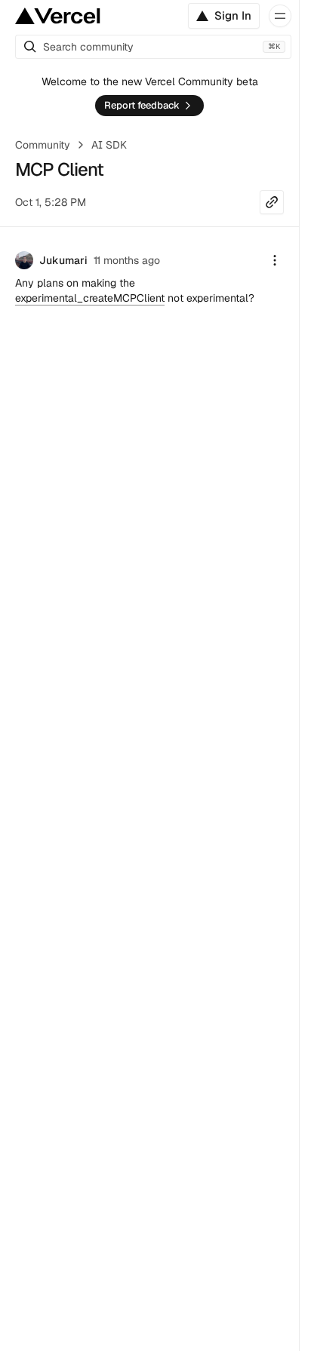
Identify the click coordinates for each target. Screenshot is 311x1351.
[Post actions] (275, 260)
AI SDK (109, 145)
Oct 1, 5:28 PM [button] (50, 202)
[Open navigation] (280, 16)
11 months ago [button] (127, 260)
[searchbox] (153, 47)
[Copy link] (272, 202)
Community (42, 145)
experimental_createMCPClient (90, 298)
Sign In (232, 15)
